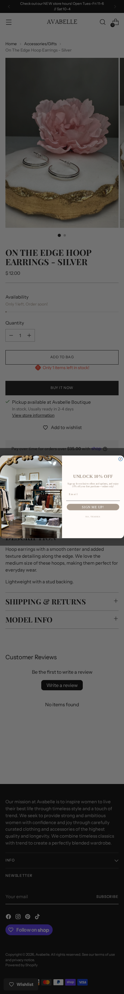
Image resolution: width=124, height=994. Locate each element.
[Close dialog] (120, 459)
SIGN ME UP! (93, 507)
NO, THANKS (93, 517)
